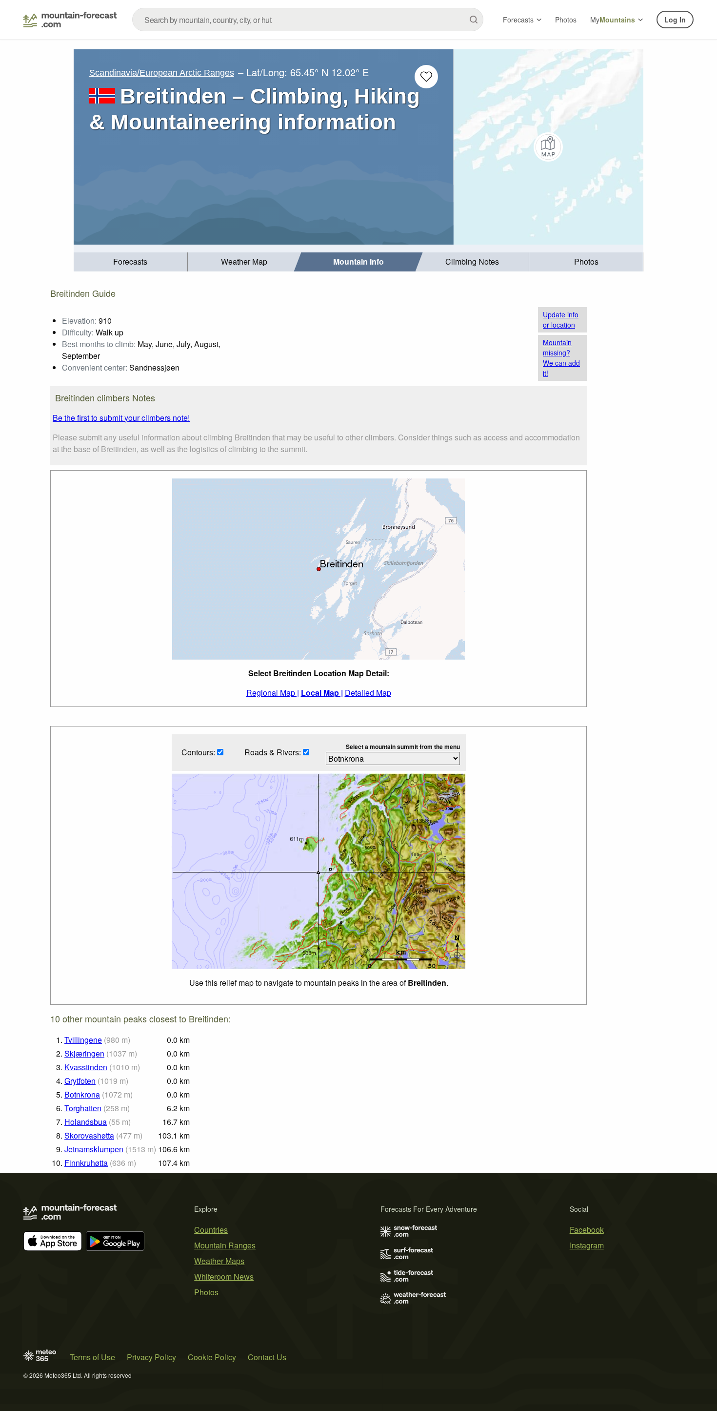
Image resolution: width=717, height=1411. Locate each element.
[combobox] (307, 19)
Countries (211, 1229)
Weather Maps (219, 1260)
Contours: (199, 752)
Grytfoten (80, 1080)
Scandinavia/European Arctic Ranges (161, 73)
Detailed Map (368, 692)
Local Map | (322, 692)
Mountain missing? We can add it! (561, 357)
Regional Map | (272, 692)
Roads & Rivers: (273, 752)
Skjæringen (84, 1053)
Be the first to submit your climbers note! (121, 417)
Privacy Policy (151, 1357)
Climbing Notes (472, 261)
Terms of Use (92, 1357)
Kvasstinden (85, 1067)
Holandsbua (85, 1121)
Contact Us (267, 1357)
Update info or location (560, 320)
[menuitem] (131, 261)
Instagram (587, 1245)
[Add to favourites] (426, 76)
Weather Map (244, 261)
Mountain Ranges (225, 1245)
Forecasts (518, 19)
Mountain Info (358, 261)
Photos (566, 19)
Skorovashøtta (89, 1135)
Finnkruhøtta (86, 1162)
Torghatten (82, 1108)
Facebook (587, 1229)
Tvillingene (83, 1039)
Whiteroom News (224, 1276)
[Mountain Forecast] (70, 19)
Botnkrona (82, 1094)
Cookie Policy (212, 1357)
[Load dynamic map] (548, 147)
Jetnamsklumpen (93, 1149)
